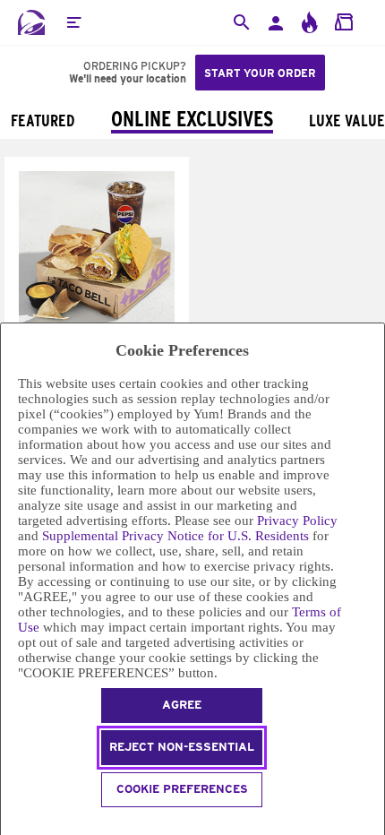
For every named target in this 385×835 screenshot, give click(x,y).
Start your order (260, 73)
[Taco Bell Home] (31, 22)
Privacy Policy (297, 520)
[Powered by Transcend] (8, 823)
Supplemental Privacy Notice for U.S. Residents (175, 536)
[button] (73, 22)
